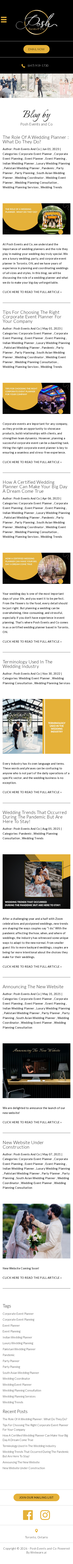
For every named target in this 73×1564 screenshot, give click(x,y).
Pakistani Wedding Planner (22, 168)
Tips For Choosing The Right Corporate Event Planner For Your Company (32, 316)
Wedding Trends (51, 187)
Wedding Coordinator (29, 177)
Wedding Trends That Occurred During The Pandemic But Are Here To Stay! (35, 816)
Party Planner (51, 1013)
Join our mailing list (36, 1497)
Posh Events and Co (43, 1548)
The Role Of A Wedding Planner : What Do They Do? (36, 139)
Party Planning (25, 173)
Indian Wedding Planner (18, 163)
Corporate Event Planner (35, 153)
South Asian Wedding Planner (35, 1018)
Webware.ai (38, 1552)
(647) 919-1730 (38, 65)
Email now (36, 49)
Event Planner (34, 158)
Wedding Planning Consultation (36, 182)
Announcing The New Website (33, 986)
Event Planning (55, 158)
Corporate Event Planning (18, 1319)
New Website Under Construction (23, 1145)
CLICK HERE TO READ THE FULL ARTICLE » (32, 292)
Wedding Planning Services (21, 187)
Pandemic (48, 168)
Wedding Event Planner (34, 678)
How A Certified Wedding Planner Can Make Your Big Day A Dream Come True (35, 486)
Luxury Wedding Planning (53, 163)
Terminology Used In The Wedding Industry (28, 664)
